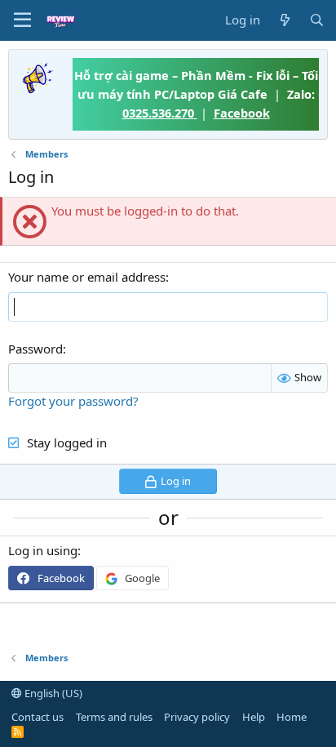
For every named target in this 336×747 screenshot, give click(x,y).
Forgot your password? (73, 401)
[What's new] (284, 20)
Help (253, 716)
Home (291, 716)
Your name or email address (87, 277)
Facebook (242, 112)
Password (35, 348)
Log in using (42, 550)
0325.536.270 (159, 112)
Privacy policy (197, 716)
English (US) (52, 693)
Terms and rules (114, 716)
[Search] (317, 20)
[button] (22, 20)
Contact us (37, 716)
